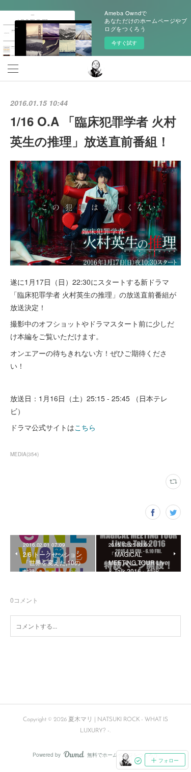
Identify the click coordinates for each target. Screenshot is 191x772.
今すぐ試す (124, 42)
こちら (85, 427)
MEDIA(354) (24, 454)
